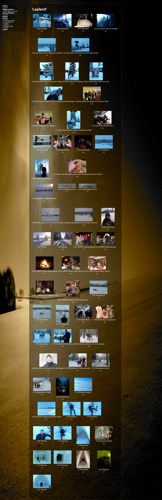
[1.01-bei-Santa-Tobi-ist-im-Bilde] (106, 27)
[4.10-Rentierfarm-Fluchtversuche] (78, 366)
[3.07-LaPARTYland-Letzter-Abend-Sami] (73, 298)
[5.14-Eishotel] (104, 468)
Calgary (6, 23)
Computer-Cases (9, 20)
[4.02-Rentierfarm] (42, 318)
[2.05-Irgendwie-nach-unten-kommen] (84, 221)
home (6, 8)
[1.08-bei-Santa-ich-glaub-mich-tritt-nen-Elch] (92, 99)
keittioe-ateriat (8, 26)
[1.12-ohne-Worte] (42, 148)
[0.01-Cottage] (42, 27)
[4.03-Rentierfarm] (62, 322)
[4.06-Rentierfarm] (42, 342)
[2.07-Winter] (42, 245)
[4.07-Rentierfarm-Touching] (63, 342)
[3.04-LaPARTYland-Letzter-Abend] (71, 269)
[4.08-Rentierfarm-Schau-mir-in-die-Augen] (89, 342)
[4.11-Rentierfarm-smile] (101, 366)
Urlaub (6, 28)
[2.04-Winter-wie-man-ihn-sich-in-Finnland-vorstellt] (51, 221)
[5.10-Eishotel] (42, 463)
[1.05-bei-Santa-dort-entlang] (72, 80)
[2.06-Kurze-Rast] (108, 225)
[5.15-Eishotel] (42, 487)
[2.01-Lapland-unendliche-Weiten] (44, 196)
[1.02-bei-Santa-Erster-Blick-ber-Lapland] (47, 51)
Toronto (6, 25)
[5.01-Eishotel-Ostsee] (83, 390)
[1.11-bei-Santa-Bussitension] (102, 124)
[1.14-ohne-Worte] (83, 148)
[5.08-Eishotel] (83, 443)
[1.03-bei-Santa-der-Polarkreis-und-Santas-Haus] (80, 51)
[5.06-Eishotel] (42, 439)
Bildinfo (47, 55)
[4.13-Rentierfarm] (62, 395)
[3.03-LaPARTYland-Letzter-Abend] (45, 269)
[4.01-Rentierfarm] (98, 293)
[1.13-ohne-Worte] (63, 148)
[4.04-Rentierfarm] (83, 318)
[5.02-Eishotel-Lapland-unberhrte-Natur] (46, 415)
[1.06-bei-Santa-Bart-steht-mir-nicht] (96, 80)
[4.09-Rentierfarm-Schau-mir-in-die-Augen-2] (48, 366)
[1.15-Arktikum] (104, 148)
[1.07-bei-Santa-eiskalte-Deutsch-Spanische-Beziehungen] (53, 99)
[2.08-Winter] (63, 245)
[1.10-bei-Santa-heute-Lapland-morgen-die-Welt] (73, 128)
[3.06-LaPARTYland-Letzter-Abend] (45, 293)
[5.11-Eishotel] (63, 463)
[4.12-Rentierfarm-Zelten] (42, 390)
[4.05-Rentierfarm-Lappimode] (105, 318)
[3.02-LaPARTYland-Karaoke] (105, 245)
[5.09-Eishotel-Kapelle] (104, 439)
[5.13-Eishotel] (83, 468)
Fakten (6, 15)
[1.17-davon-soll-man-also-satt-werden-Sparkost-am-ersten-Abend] (77, 172)
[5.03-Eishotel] (72, 415)
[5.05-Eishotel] (92, 415)
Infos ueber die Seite (10, 11)
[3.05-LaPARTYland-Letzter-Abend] (97, 269)
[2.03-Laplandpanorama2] (88, 187)
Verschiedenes (9, 22)
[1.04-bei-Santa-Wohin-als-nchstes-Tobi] (46, 80)
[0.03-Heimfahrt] (83, 27)
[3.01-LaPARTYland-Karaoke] (84, 245)
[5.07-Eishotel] (63, 439)
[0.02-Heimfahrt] (63, 27)
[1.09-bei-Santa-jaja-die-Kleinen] (43, 124)
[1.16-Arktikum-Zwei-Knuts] (42, 177)
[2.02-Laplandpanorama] (67, 187)
